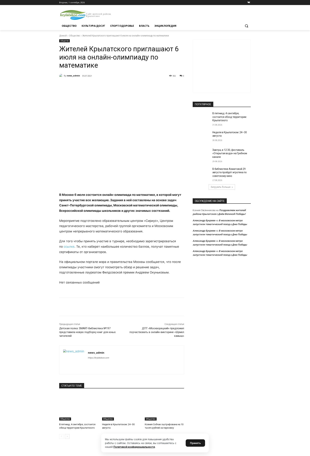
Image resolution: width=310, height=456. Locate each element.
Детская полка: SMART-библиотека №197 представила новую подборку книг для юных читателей (87, 332)
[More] (125, 85)
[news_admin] (61, 75)
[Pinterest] (117, 85)
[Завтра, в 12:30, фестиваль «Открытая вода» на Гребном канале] (201, 154)
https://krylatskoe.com (98, 357)
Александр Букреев (204, 220)
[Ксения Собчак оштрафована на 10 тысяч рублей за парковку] (164, 406)
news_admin (73, 75)
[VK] (92, 85)
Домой (63, 35)
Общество (74, 35)
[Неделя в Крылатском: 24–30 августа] (121, 406)
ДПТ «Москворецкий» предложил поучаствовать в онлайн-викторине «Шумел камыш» (157, 332)
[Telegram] (100, 85)
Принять (195, 443)
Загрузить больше (221, 186)
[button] (246, 26)
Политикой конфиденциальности (134, 446)
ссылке (69, 246)
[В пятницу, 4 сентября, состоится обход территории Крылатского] (78, 406)
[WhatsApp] (108, 85)
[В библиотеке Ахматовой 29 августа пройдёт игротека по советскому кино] (201, 173)
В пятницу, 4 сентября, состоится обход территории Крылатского (229, 117)
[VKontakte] (249, 3)
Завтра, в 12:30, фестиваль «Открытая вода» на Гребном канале (229, 153)
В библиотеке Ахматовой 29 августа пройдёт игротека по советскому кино (229, 172)
